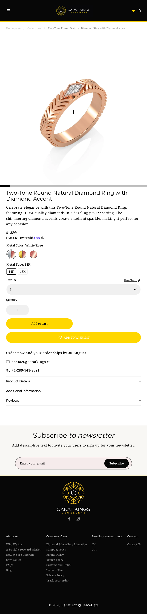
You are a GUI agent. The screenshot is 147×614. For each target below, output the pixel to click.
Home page (13, 28)
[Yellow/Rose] (22, 254)
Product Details (18, 381)
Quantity (11, 300)
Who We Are (14, 544)
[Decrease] (10, 310)
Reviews (12, 400)
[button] (8, 10)
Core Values (13, 560)
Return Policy (54, 560)
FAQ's (9, 565)
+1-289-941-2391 (26, 370)
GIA (94, 549)
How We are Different (20, 554)
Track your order (57, 580)
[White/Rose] (11, 254)
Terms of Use (54, 570)
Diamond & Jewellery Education (66, 544)
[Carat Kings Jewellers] (73, 11)
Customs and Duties (58, 565)
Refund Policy (55, 554)
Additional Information (23, 391)
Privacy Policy (55, 575)
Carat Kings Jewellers (80, 605)
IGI (94, 544)
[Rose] (33, 254)
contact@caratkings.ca (31, 361)
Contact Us (134, 544)
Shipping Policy (56, 549)
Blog (9, 570)
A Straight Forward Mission (23, 549)
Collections (34, 28)
